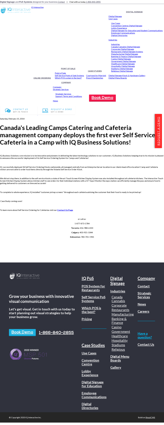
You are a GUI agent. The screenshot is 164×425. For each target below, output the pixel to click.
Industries (113, 40)
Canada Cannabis (118, 299)
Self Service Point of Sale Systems (69, 75)
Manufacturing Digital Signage (124, 54)
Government (121, 331)
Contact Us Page (65, 210)
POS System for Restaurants (93, 288)
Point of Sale (68, 69)
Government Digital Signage (123, 61)
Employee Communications (123, 33)
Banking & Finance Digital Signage (126, 56)
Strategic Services (61, 89)
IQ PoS (88, 278)
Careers (143, 311)
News (55, 101)
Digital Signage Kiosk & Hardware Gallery (127, 75)
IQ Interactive (37, 7)
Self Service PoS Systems (93, 299)
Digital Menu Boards (118, 78)
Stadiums (118, 345)
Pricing (87, 319)
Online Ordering (42, 78)
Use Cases (113, 19)
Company (66, 83)
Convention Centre (90, 362)
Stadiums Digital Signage (122, 68)
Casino (116, 327)
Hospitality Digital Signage (123, 66)
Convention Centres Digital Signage (126, 25)
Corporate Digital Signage (122, 49)
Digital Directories (119, 35)
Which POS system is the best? (68, 78)
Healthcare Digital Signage (123, 63)
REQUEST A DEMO (158, 131)
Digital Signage (134, 12)
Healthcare (120, 336)
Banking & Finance (119, 320)
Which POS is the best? (91, 310)
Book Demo (102, 98)
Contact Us (146, 344)
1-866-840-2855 (93, 2)
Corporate (119, 305)
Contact (61, 2)
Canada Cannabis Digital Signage (125, 46)
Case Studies (95, 71)
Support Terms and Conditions (68, 96)
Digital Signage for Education (93, 384)
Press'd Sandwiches (94, 78)
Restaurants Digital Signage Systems (127, 51)
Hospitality (120, 340)
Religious (118, 349)
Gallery (115, 367)
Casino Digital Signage (121, 59)
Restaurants (120, 310)
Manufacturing (123, 314)
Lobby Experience (119, 28)
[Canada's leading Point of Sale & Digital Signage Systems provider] (15, 13)
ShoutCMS (150, 417)
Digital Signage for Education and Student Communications (137, 30)
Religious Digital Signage (122, 71)
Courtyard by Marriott (96, 75)
